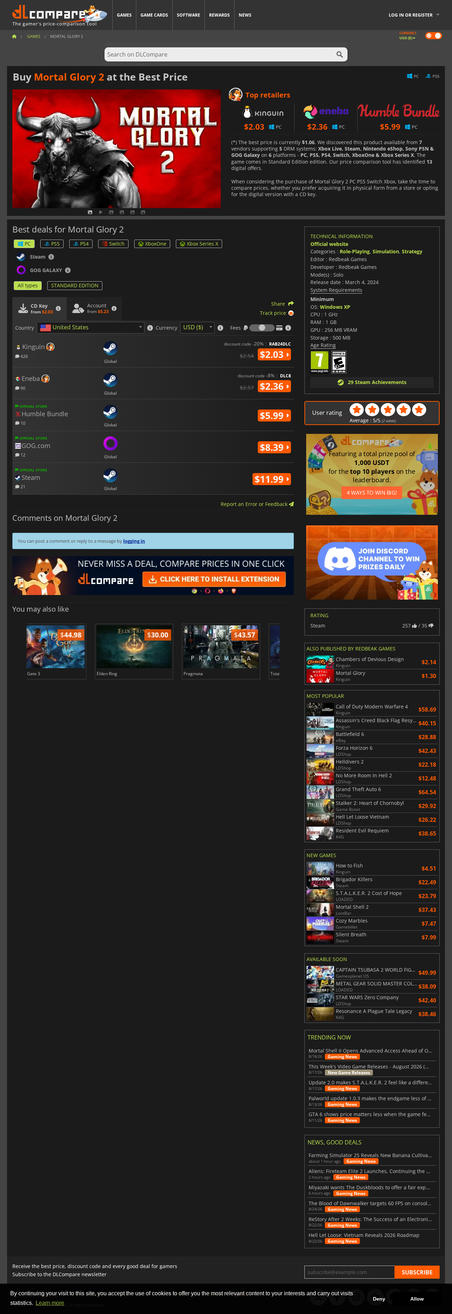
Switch (117, 243)
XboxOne (155, 243)
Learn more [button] (50, 1303)
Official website (329, 244)
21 (22, 486)
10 (22, 422)
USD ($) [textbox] (193, 327)
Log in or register (411, 15)
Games (124, 15)
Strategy (412, 251)
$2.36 (273, 386)
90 (22, 387)
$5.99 (273, 415)
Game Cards (154, 15)
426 (23, 356)
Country (24, 327)
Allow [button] (417, 1299)
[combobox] (90, 328)
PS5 (55, 243)
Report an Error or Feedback (255, 504)
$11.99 (270, 479)
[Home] (14, 36)
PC (28, 243)
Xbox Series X (202, 243)
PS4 (84, 243)
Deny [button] (379, 1299)
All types (28, 285)
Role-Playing (355, 251)
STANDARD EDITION (75, 285)
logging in (134, 541)
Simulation (386, 251)
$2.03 (273, 354)
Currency (166, 327)
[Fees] (262, 327)
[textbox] (65, 328)
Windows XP (335, 307)
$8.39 (273, 447)
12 (22, 454)
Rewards (219, 15)
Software (188, 15)
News (245, 15)
